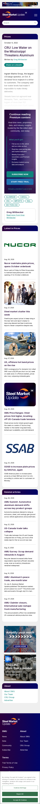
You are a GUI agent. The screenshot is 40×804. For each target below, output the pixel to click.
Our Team (8, 694)
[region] (20, 787)
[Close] (37, 774)
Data (4, 741)
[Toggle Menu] (36, 15)
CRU (8, 201)
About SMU (9, 691)
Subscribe (6, 750)
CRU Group (9, 697)
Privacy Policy (8, 767)
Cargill (23, 197)
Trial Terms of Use (9, 763)
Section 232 (12, 205)
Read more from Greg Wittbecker (15, 216)
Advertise (8, 700)
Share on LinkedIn (14, 65)
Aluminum (10, 197)
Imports (18, 201)
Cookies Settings (20, 788)
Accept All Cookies (20, 800)
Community (7, 745)
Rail (29, 201)
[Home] (18, 14)
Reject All (20, 794)
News (4, 736)
